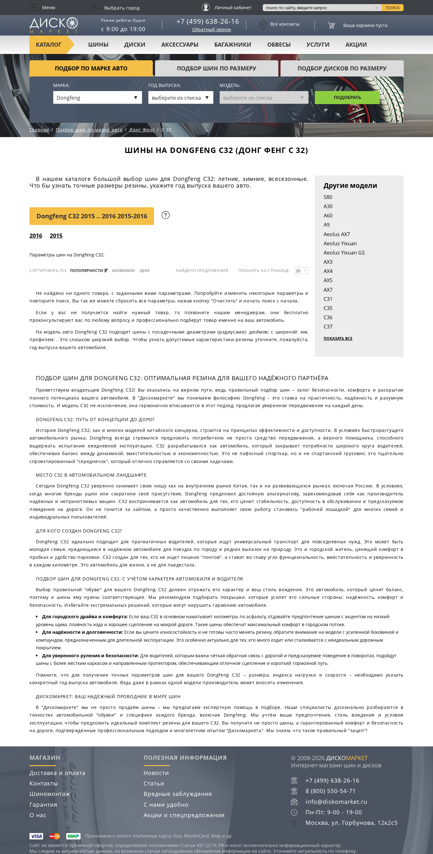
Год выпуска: (164, 85)
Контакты (43, 783)
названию (123, 270)
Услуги (318, 44)
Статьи (154, 783)
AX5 (328, 280)
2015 (56, 235)
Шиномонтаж (49, 794)
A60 (328, 215)
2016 (35, 235)
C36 (328, 317)
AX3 (328, 261)
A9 (327, 224)
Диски (134, 44)
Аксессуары (179, 44)
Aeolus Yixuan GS (344, 252)
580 (328, 197)
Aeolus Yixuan (340, 243)
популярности (87, 270)
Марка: (61, 85)
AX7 (328, 289)
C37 (328, 326)
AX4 (328, 271)
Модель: (230, 85)
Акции (356, 44)
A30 (328, 206)
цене (144, 270)
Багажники (232, 44)
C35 (328, 308)
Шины (98, 44)
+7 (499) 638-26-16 (208, 21)
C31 (328, 298)
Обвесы (279, 44)
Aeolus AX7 (337, 234)
